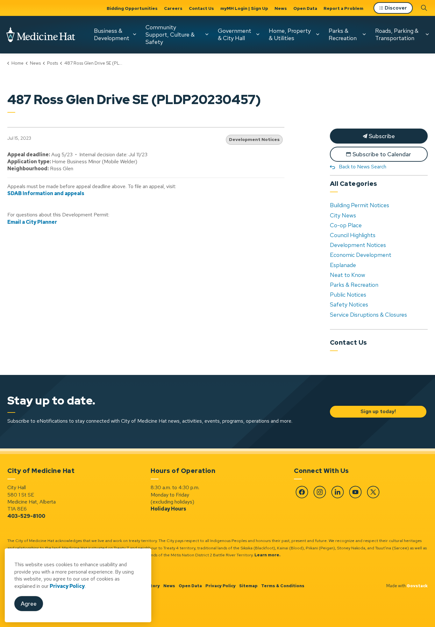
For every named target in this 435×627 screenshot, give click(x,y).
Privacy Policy (220, 585)
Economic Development (360, 254)
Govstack (417, 585)
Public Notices (348, 294)
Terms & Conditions (282, 585)
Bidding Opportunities (132, 8)
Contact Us (201, 8)
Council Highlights (352, 235)
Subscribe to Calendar (382, 154)
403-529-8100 (26, 516)
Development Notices (254, 139)
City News (343, 215)
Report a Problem (343, 8)
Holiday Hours (168, 508)
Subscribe (381, 136)
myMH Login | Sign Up (244, 8)
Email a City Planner (32, 222)
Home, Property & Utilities (290, 34)
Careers (173, 8)
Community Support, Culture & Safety (170, 34)
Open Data (305, 8)
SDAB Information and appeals (45, 193)
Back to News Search (362, 166)
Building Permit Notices (359, 205)
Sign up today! (378, 411)
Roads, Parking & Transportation (396, 34)
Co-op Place (346, 225)
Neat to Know (347, 274)
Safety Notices (349, 304)
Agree (29, 603)
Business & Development (111, 34)
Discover (396, 7)
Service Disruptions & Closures (368, 314)
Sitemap (248, 585)
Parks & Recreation (343, 34)
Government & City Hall (234, 34)
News (281, 8)
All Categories (353, 184)
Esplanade (343, 265)
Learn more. (267, 555)
